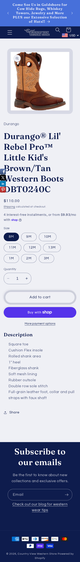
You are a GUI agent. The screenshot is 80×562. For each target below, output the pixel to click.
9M (29, 236)
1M (11, 258)
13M (52, 247)
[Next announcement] (72, 13)
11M (12, 247)
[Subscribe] (66, 494)
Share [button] (14, 412)
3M (46, 258)
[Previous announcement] (8, 13)
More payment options (40, 323)
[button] (9, 32)
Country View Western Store (37, 554)
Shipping (9, 207)
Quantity (10, 269)
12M (32, 247)
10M (47, 236)
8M (11, 236)
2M (29, 258)
